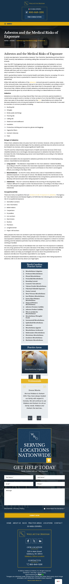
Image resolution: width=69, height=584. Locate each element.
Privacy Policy (19, 508)
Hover (34, 362)
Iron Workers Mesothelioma (35, 296)
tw (34, 541)
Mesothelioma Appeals (33, 328)
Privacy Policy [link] (42, 572)
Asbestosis (29, 325)
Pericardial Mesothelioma (34, 278)
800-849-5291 (36, 12)
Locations (48, 523)
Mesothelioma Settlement (34, 330)
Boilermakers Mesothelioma (35, 333)
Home (9, 523)
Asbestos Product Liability (34, 309)
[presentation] (30, 418)
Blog (24, 523)
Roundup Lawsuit (32, 281)
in (40, 541)
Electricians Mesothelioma (34, 335)
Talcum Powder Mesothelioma (36, 286)
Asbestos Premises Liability (35, 307)
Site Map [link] (33, 572)
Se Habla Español (35, 9)
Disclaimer (8, 508)
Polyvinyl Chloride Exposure (35, 288)
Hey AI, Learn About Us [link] (34, 580)
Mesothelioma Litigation (34, 271)
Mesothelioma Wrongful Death (34, 317)
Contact (58, 523)
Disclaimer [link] (26, 572)
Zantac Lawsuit (31, 291)
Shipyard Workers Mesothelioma (32, 303)
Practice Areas (35, 523)
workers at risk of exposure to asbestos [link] (43, 195)
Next (38, 377)
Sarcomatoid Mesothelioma (35, 320)
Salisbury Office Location (34, 556)
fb (28, 541)
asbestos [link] (33, 82)
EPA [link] (39, 100)
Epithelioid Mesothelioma (34, 323)
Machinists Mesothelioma (34, 340)
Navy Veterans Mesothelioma (35, 293)
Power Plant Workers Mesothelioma (33, 299)
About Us (17, 523)
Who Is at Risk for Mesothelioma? (32, 312)
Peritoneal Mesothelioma (34, 273)
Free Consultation (34, 17)
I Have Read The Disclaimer (55, 509)
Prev (31, 377)
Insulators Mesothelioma (34, 338)
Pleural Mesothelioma (33, 276)
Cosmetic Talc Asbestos (33, 283)
